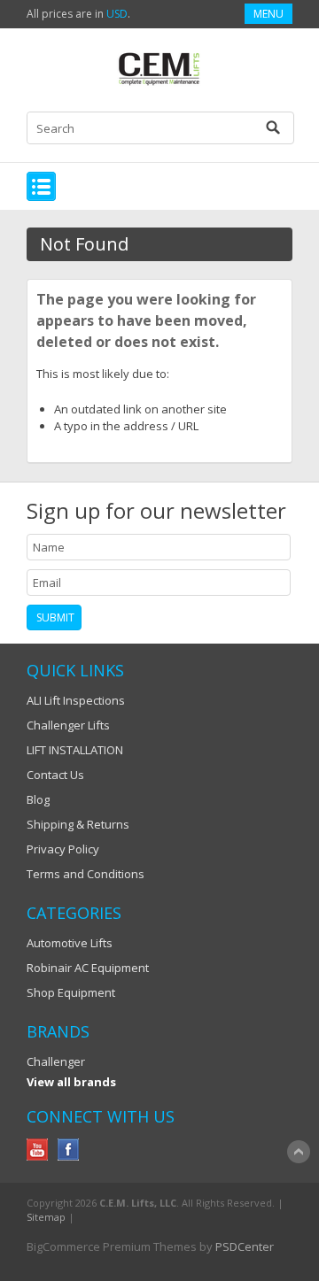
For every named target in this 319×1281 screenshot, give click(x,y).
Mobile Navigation (41, 186)
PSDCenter (244, 1246)
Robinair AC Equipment (88, 968)
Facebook (69, 1149)
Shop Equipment (71, 992)
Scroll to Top (298, 1151)
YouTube (38, 1149)
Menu (268, 13)
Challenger (56, 1061)
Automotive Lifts (70, 943)
